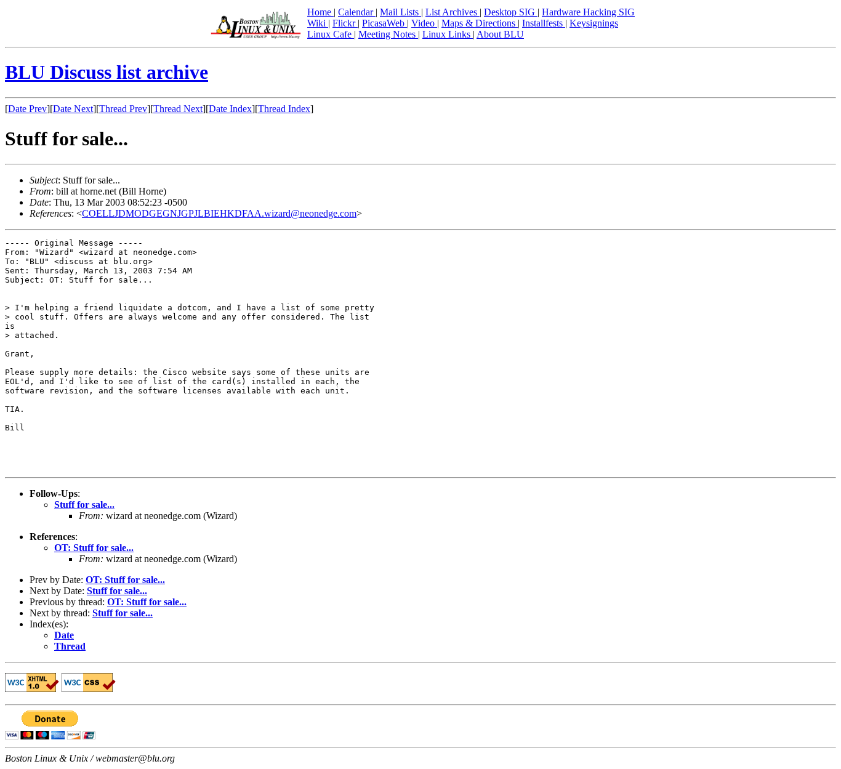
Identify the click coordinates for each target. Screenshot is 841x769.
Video (424, 23)
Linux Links (447, 34)
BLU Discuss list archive (106, 72)
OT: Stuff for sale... (94, 547)
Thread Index (284, 108)
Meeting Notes (388, 34)
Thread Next (178, 108)
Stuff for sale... (84, 504)
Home (320, 12)
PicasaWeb (384, 23)
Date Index (230, 108)
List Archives (452, 12)
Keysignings (593, 23)
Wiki (317, 23)
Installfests (543, 23)
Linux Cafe (330, 34)
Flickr (345, 23)
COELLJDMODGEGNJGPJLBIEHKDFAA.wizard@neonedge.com (219, 213)
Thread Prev (123, 108)
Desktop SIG (510, 12)
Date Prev (27, 108)
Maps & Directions (479, 23)
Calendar (357, 12)
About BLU (500, 34)
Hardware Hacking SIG (588, 12)
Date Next (73, 108)
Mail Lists (400, 12)
